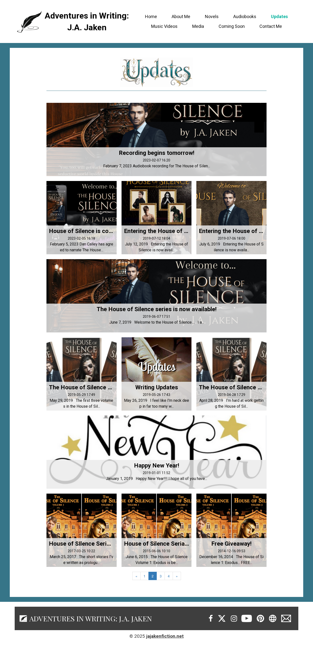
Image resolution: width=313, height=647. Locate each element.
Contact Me (270, 26)
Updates (279, 16)
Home (151, 16)
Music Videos (164, 26)
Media (198, 26)
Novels (212, 16)
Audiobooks (244, 16)
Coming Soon (232, 26)
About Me (181, 16)
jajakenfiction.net (165, 636)
